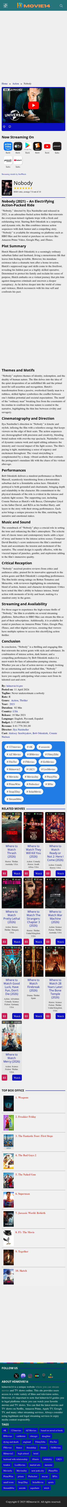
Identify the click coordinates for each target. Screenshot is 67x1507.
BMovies (34, 754)
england (27, 1441)
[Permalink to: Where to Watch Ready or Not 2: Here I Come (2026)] (55, 827)
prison (21, 1476)
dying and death (11, 1441)
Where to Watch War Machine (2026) (55, 917)
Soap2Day (14, 791)
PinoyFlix (52, 776)
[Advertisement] (33, 46)
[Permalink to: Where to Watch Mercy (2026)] (12, 1035)
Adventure (14, 998)
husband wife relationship (15, 1459)
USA (15, 711)
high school (23, 1453)
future (43, 1447)
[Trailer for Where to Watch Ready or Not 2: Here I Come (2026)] (48, 873)
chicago (33, 1436)
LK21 (32, 769)
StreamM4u (15, 799)
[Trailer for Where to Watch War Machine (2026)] (48, 942)
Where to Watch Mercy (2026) (11, 1058)
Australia (9, 864)
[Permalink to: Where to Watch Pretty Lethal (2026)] (12, 892)
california (21, 1436)
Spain (33, 998)
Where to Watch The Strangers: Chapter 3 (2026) (33, 918)
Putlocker (34, 784)
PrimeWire (14, 784)
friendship (31, 1447)
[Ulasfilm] (43, 1375)
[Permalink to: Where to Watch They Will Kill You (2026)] (33, 827)
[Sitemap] (50, 1375)
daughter (46, 1436)
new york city (37, 1470)
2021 (12, 704)
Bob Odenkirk (40, 733)
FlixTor (13, 761)
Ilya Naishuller (21, 729)
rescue (45, 1476)
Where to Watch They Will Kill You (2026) (33, 851)
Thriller (24, 700)
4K (30, 746)
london (6, 1464)
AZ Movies (15, 754)
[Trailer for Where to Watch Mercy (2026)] (4, 1078)
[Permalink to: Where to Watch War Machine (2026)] (55, 892)
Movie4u (13, 776)
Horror (8, 861)
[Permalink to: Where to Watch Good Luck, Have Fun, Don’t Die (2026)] (12, 960)
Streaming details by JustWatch (14, 174)
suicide (22, 1487)
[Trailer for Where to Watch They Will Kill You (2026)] (26, 873)
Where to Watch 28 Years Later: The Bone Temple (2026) (55, 988)
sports (51, 1482)
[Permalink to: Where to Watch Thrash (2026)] (12, 827)
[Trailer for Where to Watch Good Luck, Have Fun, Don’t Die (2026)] (4, 1016)
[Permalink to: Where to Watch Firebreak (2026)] (33, 960)
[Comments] (9, 126)
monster (48, 1464)
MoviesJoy (32, 776)
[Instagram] (30, 1375)
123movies (15, 746)
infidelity (47, 1459)
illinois (35, 1459)
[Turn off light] (4, 126)
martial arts (35, 1464)
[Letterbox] (37, 1375)
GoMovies (48, 761)
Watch (17, 873)
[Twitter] (16, 1375)
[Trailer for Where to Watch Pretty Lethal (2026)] (4, 942)
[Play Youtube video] (33, 105)
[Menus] (5, 5)
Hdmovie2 (14, 769)
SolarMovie (35, 791)
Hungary (15, 929)
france (19, 1447)
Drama (29, 995)
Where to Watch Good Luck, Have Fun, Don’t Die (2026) (12, 987)
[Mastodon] (23, 1375)
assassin (45, 746)
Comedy (36, 861)
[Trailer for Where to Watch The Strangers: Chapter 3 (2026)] (26, 942)
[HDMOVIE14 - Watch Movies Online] (33, 5)
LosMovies (49, 769)
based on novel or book (52, 1430)
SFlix (50, 784)
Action (14, 700)
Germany (15, 1004)
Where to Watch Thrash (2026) (12, 851)
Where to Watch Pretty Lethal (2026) (11, 917)
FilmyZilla (52, 754)
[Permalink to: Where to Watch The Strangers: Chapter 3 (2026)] (33, 892)
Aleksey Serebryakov (20, 733)
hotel (36, 1453)
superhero (34, 1487)
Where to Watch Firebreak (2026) (33, 985)
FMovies (29, 761)
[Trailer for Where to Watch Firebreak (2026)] (26, 1016)
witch (46, 1487)
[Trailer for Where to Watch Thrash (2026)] (4, 873)
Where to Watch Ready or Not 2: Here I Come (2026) (55, 853)
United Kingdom (33, 933)
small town (8, 1482)
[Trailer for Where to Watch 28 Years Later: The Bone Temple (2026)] (48, 1016)
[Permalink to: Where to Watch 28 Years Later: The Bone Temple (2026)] (55, 960)
